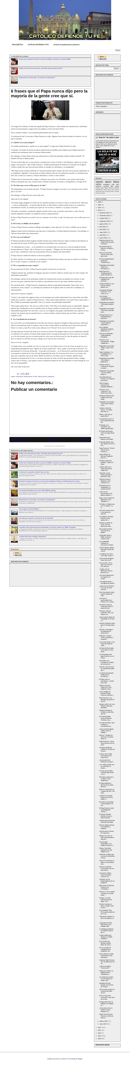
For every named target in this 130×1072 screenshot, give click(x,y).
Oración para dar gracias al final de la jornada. (107, 821)
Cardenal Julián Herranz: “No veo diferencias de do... (107, 961)
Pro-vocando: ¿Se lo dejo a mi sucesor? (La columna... (105, 564)
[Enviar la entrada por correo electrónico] (17, 373)
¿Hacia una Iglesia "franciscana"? (105, 967)
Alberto (106, 188)
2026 (99, 202)
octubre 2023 (104, 218)
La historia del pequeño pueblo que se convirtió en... (106, 674)
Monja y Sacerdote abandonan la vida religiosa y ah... (105, 849)
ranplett (63, 1059)
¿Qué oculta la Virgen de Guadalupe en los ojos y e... (107, 618)
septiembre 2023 (105, 221)
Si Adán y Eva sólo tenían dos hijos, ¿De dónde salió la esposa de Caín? (41, 68)
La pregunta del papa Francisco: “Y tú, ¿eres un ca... (105, 291)
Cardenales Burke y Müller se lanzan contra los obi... (105, 536)
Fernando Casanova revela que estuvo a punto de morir (106, 606)
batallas (117, 189)
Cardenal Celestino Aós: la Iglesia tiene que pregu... (106, 397)
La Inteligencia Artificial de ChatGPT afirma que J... (106, 930)
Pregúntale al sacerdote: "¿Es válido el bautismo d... (106, 360)
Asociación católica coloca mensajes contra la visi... (105, 874)
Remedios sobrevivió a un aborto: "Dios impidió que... (106, 778)
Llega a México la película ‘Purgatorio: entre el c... (106, 456)
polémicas (51, 376)
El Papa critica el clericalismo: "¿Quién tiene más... (106, 681)
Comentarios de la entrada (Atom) (54, 446)
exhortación (99, 189)
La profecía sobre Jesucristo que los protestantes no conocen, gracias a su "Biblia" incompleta (47, 527)
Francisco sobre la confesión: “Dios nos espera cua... (106, 612)
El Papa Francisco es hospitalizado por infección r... (106, 316)
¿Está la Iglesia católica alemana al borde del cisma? (106, 549)
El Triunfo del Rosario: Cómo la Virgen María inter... (106, 432)
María (116, 182)
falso (112, 186)
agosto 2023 (104, 224)
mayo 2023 (103, 232)
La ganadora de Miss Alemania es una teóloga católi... (105, 924)
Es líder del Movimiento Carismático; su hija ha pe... (106, 649)
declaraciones (28, 376)
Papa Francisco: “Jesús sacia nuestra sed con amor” (106, 743)
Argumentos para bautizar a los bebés (106, 438)
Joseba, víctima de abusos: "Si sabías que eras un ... (105, 409)
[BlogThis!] (23, 374)
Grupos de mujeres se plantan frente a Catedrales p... (106, 972)
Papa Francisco (42, 376)
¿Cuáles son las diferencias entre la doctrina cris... (105, 570)
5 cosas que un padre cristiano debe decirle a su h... (106, 772)
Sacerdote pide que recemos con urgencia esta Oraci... (107, 378)
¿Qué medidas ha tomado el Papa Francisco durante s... (106, 693)
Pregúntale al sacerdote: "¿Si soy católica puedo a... (106, 372)
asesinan (106, 186)
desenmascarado (100, 191)
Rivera (111, 188)
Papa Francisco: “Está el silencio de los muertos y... (107, 449)
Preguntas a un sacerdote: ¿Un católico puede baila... (106, 426)
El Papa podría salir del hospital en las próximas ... (106, 279)
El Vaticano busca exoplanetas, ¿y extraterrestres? (105, 487)
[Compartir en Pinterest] (28, 374)
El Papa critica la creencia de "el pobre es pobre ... (106, 366)
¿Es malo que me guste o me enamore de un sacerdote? (36, 518)
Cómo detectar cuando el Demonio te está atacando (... (106, 955)
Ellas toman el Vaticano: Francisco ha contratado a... (106, 887)
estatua (98, 188)
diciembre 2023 (104, 213)
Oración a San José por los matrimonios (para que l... (106, 668)
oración (99, 182)
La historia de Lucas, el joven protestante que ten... (106, 420)
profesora (98, 193)
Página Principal (52, 439)
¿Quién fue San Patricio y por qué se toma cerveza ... (106, 587)
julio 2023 (103, 226)
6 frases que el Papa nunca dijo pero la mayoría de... (105, 755)
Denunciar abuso (103, 1045)
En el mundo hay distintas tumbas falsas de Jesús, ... (105, 943)
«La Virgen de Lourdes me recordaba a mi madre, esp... (106, 978)
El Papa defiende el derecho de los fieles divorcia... (106, 784)
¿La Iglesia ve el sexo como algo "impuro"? (106, 554)
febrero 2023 (104, 1021)
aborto (108, 182)
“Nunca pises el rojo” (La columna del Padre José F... (106, 991)
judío (102, 188)
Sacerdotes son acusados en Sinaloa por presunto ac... (106, 662)
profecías (98, 186)
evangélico (106, 184)
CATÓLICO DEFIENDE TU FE (38, 44)
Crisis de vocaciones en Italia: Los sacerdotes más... (106, 862)
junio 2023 (103, 229)
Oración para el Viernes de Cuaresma (106, 832)
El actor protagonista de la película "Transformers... (106, 260)
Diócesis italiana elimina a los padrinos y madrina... (106, 826)
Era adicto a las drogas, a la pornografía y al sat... (106, 803)
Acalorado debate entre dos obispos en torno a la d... (107, 443)
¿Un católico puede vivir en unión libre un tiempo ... (106, 766)
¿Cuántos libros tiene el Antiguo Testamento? (32, 536)
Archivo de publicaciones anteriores (66, 44)
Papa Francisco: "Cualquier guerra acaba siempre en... (106, 273)
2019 (99, 1036)
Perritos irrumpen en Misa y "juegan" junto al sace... (106, 905)
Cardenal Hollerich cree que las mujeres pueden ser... (106, 285)
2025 (99, 205)
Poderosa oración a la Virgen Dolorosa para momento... (106, 242)
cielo (113, 184)
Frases (35, 376)
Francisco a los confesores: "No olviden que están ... (106, 391)
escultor (107, 191)
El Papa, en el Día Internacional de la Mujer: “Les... (105, 899)
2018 (99, 1038)
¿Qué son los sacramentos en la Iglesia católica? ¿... (106, 493)
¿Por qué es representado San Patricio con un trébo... (107, 600)
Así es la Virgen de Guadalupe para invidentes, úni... (105, 949)
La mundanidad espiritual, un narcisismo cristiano (106, 543)
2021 (99, 1030)
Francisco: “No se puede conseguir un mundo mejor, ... (107, 893)
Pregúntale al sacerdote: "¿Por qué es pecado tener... (106, 310)
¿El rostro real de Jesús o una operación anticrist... (106, 512)
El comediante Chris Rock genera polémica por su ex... (107, 912)
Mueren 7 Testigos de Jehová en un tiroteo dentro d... (106, 736)
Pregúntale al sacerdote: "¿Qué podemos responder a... (106, 322)
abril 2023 (103, 235)
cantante (116, 188)
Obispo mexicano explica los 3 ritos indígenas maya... (105, 687)
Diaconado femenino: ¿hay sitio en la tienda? (105, 530)
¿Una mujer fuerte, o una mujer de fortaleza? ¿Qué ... (107, 643)
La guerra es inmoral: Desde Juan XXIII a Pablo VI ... (106, 797)
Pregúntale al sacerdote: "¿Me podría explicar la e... (106, 304)
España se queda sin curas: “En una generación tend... (105, 524)
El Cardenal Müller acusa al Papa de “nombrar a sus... (105, 718)
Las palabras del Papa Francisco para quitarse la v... (106, 518)
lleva (109, 189)
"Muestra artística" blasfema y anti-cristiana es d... (105, 480)
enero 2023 (103, 1024)
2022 (99, 1027)
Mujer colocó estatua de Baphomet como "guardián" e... (106, 499)
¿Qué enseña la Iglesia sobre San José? (106, 559)
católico (98, 184)
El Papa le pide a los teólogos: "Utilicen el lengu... (106, 462)
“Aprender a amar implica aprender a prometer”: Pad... (105, 474)
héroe (105, 189)
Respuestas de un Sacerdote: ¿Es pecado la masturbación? (37, 77)
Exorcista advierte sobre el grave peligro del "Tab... (106, 593)
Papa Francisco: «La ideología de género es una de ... (107, 699)
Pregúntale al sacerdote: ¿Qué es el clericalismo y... (106, 266)
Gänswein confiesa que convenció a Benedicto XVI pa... (107, 856)
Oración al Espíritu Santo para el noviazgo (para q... (107, 625)
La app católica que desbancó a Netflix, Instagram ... (106, 936)
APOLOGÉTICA (17, 44)
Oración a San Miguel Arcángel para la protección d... (106, 631)
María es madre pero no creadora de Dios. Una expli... (107, 791)
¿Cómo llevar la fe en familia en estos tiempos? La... (105, 1009)
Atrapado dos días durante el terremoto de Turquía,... (106, 984)
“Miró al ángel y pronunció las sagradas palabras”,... (106, 384)
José (117, 184)
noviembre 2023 (105, 215)
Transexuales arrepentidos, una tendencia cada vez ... (106, 843)
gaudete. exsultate (114, 191)
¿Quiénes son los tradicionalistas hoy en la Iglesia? (106, 880)
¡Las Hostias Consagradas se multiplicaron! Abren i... (107, 297)
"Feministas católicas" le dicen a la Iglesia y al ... (106, 918)
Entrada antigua (84, 439)
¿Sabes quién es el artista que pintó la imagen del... (105, 468)
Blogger (80, 1059)
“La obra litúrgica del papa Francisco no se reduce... (106, 656)
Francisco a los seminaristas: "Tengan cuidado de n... (106, 341)
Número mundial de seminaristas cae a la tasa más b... (106, 868)
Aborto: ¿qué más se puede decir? (105, 415)
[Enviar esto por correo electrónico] (21, 374)
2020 (99, 1033)
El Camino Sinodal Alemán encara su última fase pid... (105, 816)
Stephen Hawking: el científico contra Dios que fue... (106, 712)
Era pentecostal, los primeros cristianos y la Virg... (106, 248)
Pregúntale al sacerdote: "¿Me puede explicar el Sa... (106, 403)
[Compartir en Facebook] (27, 374)
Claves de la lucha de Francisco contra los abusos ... (106, 1015)
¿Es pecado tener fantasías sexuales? (106, 761)
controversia (19, 376)
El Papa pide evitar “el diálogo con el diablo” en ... (106, 1003)
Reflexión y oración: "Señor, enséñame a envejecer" (106, 637)
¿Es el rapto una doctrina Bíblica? (29, 509)
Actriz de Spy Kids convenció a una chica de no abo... (107, 997)
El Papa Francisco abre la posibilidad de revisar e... (106, 809)
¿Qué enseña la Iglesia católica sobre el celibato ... (106, 730)
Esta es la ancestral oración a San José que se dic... (106, 254)
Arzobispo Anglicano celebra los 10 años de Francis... (107, 749)
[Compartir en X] (25, 374)
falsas (117, 186)
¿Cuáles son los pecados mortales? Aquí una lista (34, 472)
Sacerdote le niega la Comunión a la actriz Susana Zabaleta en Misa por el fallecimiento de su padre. (49, 481)
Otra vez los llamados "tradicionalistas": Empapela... (106, 335)
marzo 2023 (103, 238)
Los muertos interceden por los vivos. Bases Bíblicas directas (37, 490)
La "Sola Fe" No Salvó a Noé (107, 137)
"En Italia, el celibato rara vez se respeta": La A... (106, 505)
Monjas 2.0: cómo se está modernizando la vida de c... (106, 837)
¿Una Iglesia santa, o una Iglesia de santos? (107, 582)
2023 (99, 210)
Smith (112, 189)
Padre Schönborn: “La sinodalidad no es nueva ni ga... (106, 353)
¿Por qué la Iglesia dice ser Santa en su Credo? (106, 576)
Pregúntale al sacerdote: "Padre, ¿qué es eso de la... (106, 347)
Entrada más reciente (18, 439)
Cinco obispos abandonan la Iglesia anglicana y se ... (106, 329)
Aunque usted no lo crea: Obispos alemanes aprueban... (107, 705)
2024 (99, 207)
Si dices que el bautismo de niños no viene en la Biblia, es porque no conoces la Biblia (45, 59)
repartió (103, 193)
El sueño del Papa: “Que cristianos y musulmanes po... (106, 724)
